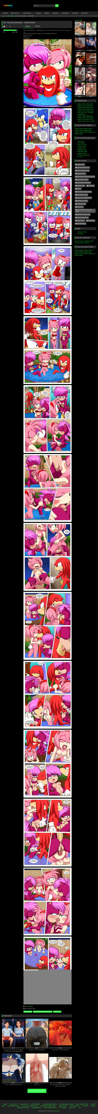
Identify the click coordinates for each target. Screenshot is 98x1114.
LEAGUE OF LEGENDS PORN (84, 197)
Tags (80, 1107)
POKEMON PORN (81, 203)
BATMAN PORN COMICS (81, 128)
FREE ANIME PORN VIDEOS (83, 182)
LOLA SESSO (81, 143)
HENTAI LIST (72, 1107)
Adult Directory (56, 1110)
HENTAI (79, 188)
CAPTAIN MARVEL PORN (83, 170)
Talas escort (81, 141)
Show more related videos (37, 1091)
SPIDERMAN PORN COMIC (83, 214)
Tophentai (30, 1006)
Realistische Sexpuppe (83, 155)
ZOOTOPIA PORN (81, 223)
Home (4, 16)
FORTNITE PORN (82, 151)
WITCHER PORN (62, 1106)
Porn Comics (80, 206)
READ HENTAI (84, 13)
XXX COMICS (75, 13)
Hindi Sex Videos (82, 144)
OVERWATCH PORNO (82, 200)
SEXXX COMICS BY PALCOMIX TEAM (43, 1011)
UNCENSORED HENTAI (82, 217)
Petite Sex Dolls (79, 241)
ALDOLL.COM (81, 148)
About (28, 26)
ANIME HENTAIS (14, 13)
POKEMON (46, 13)
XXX (81, 20)
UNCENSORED (65, 13)
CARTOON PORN (27, 13)
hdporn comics (58, 1011)
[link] (10, 26)
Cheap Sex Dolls (82, 232)
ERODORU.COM (82, 149)
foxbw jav (77, 20)
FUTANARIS (38, 13)
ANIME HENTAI (10, 16)
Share (38, 26)
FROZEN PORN (80, 185)
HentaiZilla (80, 233)
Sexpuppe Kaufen (88, 241)
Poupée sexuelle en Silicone (82, 242)
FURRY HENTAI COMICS (86, 132)
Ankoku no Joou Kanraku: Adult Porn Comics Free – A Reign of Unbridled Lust (86, 112)
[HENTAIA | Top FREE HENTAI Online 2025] (8, 5)
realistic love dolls (82, 153)
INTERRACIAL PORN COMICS (84, 191)
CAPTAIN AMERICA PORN (83, 167)
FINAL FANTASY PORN (82, 179)
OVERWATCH (55, 13)
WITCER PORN (80, 220)
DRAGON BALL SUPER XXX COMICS (85, 176)
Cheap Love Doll (82, 146)
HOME (6, 13)
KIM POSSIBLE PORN (82, 194)
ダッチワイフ (81, 156)
